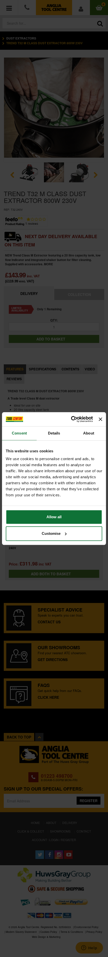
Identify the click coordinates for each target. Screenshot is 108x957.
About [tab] (88, 433)
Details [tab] (54, 433)
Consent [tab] (19, 433)
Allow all (54, 517)
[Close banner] (100, 419)
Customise (51, 533)
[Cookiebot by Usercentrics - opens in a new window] (71, 419)
